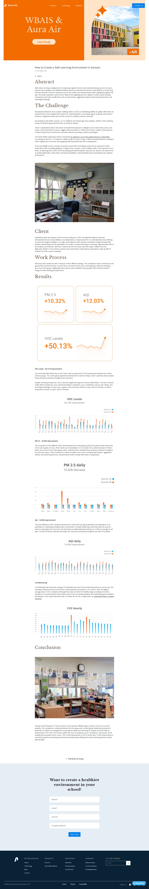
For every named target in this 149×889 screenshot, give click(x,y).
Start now (74, 834)
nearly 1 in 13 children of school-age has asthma (74, 121)
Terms (64, 884)
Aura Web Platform (51, 866)
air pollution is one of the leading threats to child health (90, 137)
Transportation (70, 866)
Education (68, 863)
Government (69, 869)
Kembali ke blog (75, 758)
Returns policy (90, 863)
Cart (97, 6)
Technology (66, 6)
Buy (89, 6)
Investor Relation (91, 866)
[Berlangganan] (128, 863)
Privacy (73, 884)
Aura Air (47, 863)
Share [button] (39, 76)
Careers (27, 873)
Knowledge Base (91, 869)
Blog (25, 869)
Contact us (138, 5)
